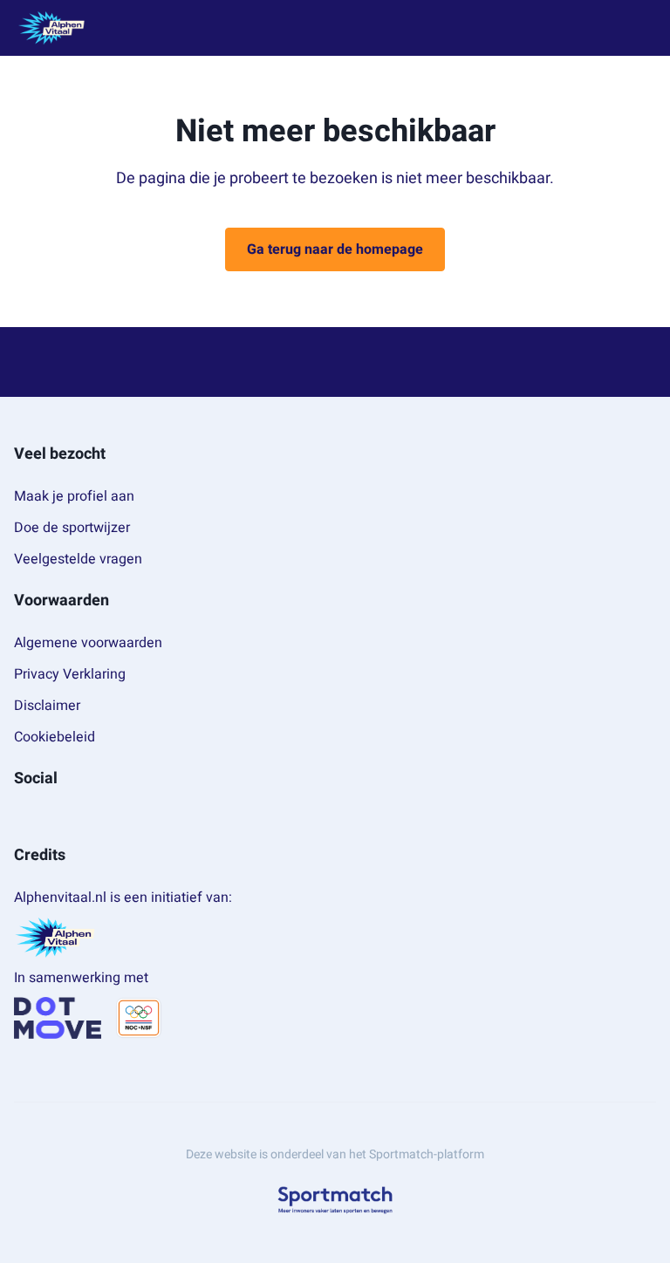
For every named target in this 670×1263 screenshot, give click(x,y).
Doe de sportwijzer (72, 527)
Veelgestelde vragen (78, 559)
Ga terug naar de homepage (335, 249)
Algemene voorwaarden (88, 642)
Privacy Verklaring (70, 674)
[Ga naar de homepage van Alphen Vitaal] (51, 27)
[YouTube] (77, 817)
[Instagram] (49, 817)
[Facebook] (21, 817)
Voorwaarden (61, 600)
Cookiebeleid (54, 737)
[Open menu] (640, 28)
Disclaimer (47, 705)
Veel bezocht (60, 454)
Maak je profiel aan (74, 496)
